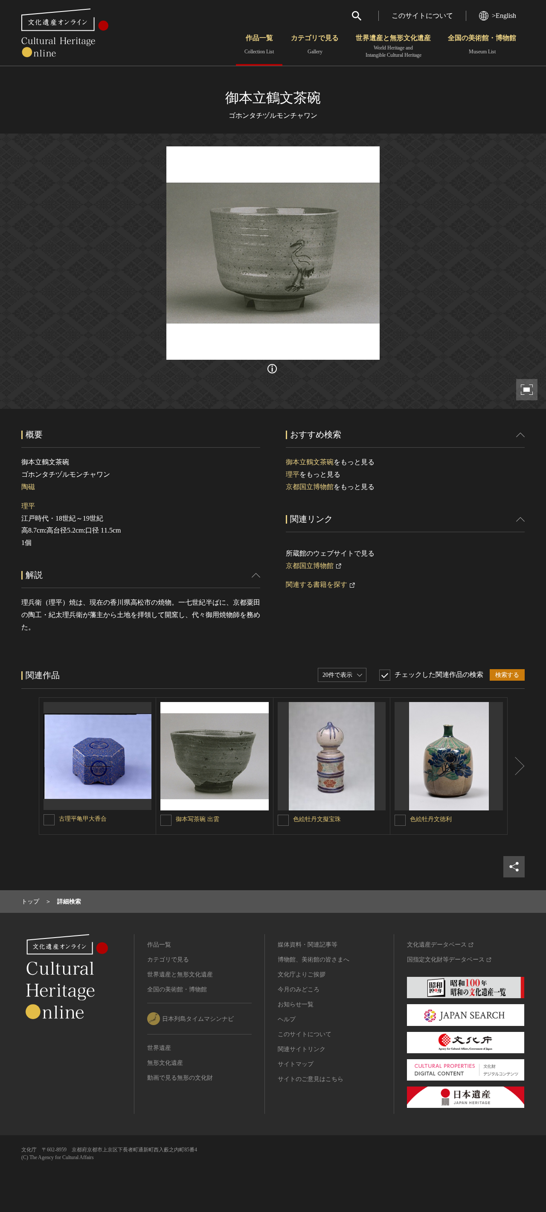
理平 (28, 506)
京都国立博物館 (310, 486)
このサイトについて (422, 15)
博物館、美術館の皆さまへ (313, 959)
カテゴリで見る (315, 44)
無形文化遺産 (165, 1063)
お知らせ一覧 (296, 1004)
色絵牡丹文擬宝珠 (317, 819)
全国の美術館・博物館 (482, 44)
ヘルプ (287, 1019)
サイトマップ (296, 1064)
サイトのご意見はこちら (310, 1079)
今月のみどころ (298, 989)
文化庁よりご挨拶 (301, 974)
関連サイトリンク (301, 1049)
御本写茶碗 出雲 (197, 819)
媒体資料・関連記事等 (307, 944)
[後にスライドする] (516, 766)
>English (504, 15)
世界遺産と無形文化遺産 (393, 46)
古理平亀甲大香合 (83, 819)
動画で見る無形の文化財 (180, 1078)
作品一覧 (259, 44)
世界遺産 (159, 1048)
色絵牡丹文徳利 (431, 819)
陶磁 (28, 486)
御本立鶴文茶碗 (310, 462)
